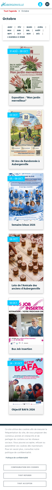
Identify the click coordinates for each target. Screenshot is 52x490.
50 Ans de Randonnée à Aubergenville (26, 163)
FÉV (19, 27)
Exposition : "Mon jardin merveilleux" (26, 99)
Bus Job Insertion (22, 349)
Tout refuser (24, 475)
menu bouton (47, 4)
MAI (9, 30)
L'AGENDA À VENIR (16, 37)
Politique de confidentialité (17, 457)
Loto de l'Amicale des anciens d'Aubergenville (26, 287)
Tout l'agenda (10, 11)
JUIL (28, 30)
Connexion (40, 4)
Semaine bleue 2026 (23, 225)
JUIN (19, 30)
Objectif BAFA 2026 (23, 410)
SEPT (9, 33)
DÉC (38, 33)
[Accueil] (13, 4)
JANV (9, 27)
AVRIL (40, 27)
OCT (19, 33)
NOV (29, 33)
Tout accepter (24, 483)
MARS (29, 27)
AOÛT (37, 30)
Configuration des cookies (25, 467)
